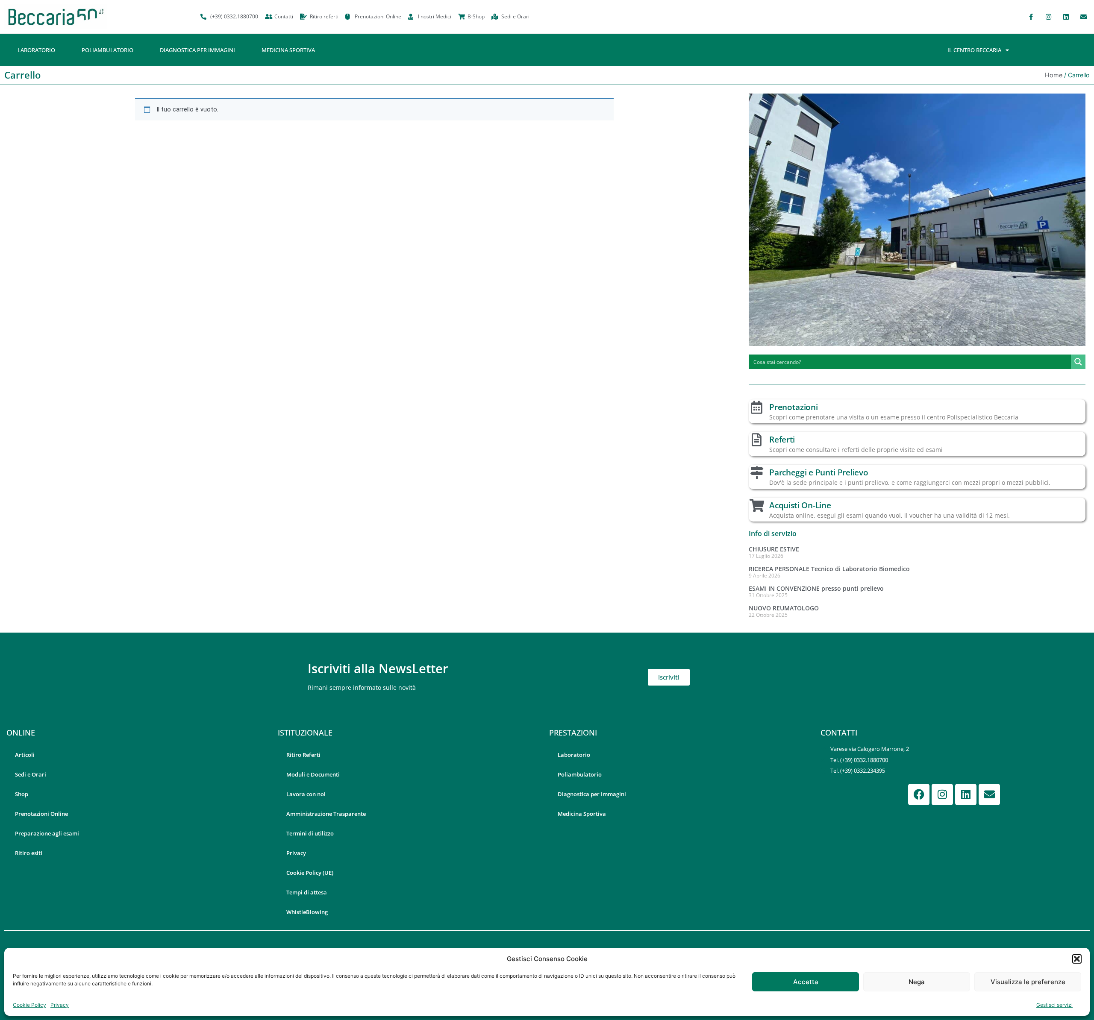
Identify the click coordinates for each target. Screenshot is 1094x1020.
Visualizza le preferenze (1028, 982)
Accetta (805, 982)
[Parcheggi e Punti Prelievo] (756, 472)
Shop (21, 794)
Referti (782, 439)
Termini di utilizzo (310, 833)
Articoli (25, 755)
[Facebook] (918, 794)
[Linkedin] (1065, 16)
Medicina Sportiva (288, 50)
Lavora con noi (306, 794)
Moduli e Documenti (313, 774)
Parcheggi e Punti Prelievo (818, 472)
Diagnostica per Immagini (197, 50)
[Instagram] (1048, 16)
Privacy (59, 1005)
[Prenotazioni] (756, 407)
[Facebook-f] (1030, 16)
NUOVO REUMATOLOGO (784, 608)
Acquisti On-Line (800, 505)
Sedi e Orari (30, 774)
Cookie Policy (29, 1005)
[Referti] (756, 440)
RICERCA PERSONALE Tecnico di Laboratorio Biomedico (829, 569)
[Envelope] (1083, 16)
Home (1053, 75)
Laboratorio (36, 50)
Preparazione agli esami (47, 833)
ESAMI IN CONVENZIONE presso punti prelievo (816, 588)
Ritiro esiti (28, 853)
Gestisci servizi (1054, 1005)
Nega (917, 982)
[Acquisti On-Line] (756, 505)
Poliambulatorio (107, 50)
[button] (1077, 959)
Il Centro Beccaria (974, 50)
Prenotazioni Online (41, 814)
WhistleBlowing (307, 912)
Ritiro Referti (303, 755)
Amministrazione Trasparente (326, 814)
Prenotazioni (793, 407)
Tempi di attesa (306, 892)
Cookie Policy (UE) (309, 872)
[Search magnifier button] (1078, 362)
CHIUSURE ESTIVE (774, 549)
